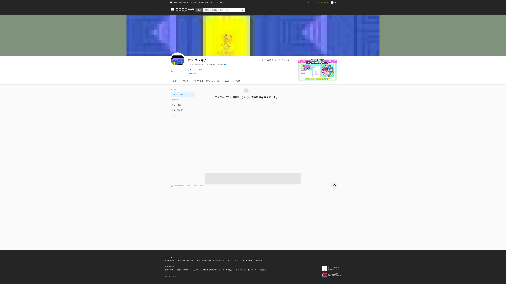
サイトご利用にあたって (243, 260)
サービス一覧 (169, 260)
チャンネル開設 (226, 270)
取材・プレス (251, 270)
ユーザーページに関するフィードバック (188, 185)
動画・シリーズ (212, 81)
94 (221, 64)
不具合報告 (196, 270)
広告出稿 (239, 270)
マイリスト (199, 81)
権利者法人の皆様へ (210, 270)
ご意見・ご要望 (182, 270)
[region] (183, 104)
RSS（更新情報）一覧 (185, 260)
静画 (180, 2)
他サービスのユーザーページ (272, 60)
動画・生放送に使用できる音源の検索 (210, 260)
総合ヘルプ (169, 270)
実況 (206, 2)
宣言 (229, 260)
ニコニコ (182, 10)
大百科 (201, 2)
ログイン (310, 2)
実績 (238, 81)
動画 (175, 2)
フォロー (187, 81)
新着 (175, 81)
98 (210, 64)
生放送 (185, 2)
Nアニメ (213, 2)
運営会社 (259, 260)
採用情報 (263, 270)
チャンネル (193, 2)
